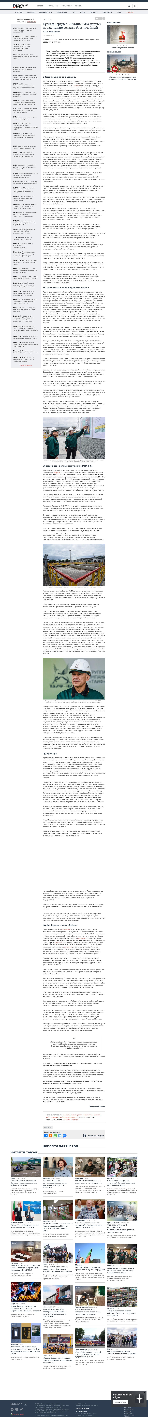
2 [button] (121, 45)
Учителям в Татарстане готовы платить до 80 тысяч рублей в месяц (25, 57)
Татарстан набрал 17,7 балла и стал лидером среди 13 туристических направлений (25, 214)
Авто (73, 12)
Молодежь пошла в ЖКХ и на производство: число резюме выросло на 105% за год (25, 38)
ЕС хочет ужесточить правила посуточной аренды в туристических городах (24, 301)
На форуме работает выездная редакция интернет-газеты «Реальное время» (121, 1231)
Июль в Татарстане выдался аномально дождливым (25, 118)
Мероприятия (107, 12)
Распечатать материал (96, 1136)
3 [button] (124, 45)
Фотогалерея (52, 6)
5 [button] (128, 75)
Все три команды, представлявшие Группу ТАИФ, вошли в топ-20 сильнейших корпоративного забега (58, 1272)
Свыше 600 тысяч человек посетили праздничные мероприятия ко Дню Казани (24, 190)
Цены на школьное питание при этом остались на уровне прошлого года (58, 1229)
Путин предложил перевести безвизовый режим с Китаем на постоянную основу (25, 110)
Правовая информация (128, 1408)
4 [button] (127, 45)
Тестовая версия (81, 1411)
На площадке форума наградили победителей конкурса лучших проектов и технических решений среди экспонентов (25, 1230)
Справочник (67, 6)
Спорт (119, 12)
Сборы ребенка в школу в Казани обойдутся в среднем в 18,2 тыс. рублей (23, 293)
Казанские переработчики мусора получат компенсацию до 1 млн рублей (25, 94)
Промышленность (45, 12)
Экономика (31, 12)
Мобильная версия (82, 1408)
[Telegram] (59, 1135)
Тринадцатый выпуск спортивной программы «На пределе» (26, 1311)
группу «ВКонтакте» (85, 1115)
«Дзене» (75, 1119)
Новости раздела (26, 365)
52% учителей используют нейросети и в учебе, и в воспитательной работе (24, 231)
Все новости (31, 22)
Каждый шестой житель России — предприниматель (23, 245)
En (135, 6)
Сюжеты (78, 6)
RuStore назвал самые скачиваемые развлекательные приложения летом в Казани (24, 135)
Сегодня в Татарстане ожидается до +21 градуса (22, 238)
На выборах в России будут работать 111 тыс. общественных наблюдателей (24, 167)
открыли (57, 472)
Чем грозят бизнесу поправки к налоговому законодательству (25, 1270)
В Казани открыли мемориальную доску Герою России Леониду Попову (25, 344)
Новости (40, 6)
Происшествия (80, 1220)
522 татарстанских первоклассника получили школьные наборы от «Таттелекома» (22, 47)
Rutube (67, 1119)
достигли (59, 943)
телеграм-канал (69, 1115)
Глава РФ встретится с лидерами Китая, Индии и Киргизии (25, 337)
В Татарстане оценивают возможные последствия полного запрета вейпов (24, 223)
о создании (76, 86)
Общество (129, 12)
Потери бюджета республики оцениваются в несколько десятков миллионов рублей (122, 1316)
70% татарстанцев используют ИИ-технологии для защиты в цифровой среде (24, 254)
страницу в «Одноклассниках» (63, 1117)
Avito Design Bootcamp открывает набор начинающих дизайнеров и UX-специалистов (24, 102)
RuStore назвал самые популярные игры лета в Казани (25, 278)
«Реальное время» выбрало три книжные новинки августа (25, 1353)
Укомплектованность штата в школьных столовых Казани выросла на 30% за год (25, 175)
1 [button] (118, 45)
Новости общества (25, 19)
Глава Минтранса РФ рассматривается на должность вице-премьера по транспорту (24, 86)
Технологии (94, 12)
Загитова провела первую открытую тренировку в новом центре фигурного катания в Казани (25, 329)
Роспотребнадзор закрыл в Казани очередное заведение (24, 147)
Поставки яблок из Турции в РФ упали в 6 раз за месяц (25, 352)
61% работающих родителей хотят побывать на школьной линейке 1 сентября (23, 285)
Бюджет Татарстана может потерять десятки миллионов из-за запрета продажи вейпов (25, 77)
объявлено (66, 929)
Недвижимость (62, 12)
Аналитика (18, 12)
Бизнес (82, 12)
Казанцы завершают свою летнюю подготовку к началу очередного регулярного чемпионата (120, 1274)
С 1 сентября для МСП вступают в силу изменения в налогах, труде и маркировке (23, 154)
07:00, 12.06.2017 (48, 35)
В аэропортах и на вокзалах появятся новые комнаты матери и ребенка (25, 270)
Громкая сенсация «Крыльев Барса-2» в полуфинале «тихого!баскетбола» (57, 1363)
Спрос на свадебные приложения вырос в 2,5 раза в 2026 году (24, 310)
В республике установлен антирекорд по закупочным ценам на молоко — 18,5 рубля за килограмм (89, 1315)
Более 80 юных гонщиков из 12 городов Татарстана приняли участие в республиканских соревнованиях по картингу (24, 1187)
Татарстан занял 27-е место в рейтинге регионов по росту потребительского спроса (25, 206)
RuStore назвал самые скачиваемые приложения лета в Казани (25, 262)
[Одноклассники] (102, 18)
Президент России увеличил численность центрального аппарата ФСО (25, 30)
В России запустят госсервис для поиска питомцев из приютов (25, 182)
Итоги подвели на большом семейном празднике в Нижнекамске (121, 1355)
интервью (68, 947)
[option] (122, 34)
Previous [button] (108, 34)
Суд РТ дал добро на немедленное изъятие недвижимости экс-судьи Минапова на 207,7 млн (25, 126)
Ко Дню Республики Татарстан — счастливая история (55, 1186)
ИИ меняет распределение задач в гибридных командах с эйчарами (24, 69)
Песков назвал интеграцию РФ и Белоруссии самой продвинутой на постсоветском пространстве (23, 319)
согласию (81, 938)
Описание (127, 1411)
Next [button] (135, 34)
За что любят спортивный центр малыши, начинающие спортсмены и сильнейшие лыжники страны (90, 1358)
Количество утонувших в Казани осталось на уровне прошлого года (23, 198)
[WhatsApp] (55, 1135)
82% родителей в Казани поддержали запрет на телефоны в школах (23, 359)
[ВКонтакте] (97, 18)
